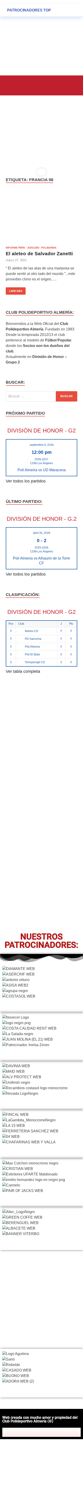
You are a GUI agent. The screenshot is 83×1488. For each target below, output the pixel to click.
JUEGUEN (33, 247)
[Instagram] (41, 1432)
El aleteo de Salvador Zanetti (39, 253)
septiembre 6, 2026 (42, 444)
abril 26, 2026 (41, 533)
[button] (12, 84)
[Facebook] (21, 1432)
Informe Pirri (15, 247)
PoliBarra (48, 247)
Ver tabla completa (23, 671)
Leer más (14, 289)
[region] (41, 138)
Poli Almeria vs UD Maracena (42, 470)
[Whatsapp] (61, 1432)
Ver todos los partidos (26, 481)
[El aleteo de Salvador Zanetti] (41, 217)
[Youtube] (51, 1432)
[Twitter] (31, 1432)
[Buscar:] (41, 396)
